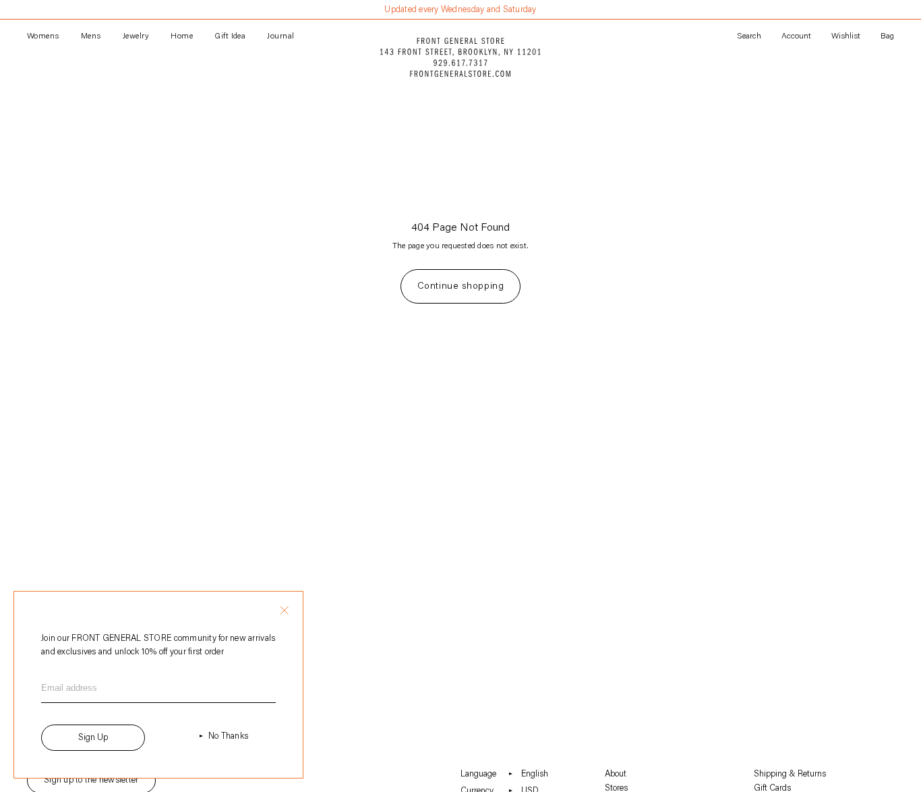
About (615, 774)
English (534, 774)
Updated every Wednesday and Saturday (460, 9)
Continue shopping (460, 286)
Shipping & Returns (790, 774)
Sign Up (93, 737)
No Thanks (228, 736)
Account (796, 36)
